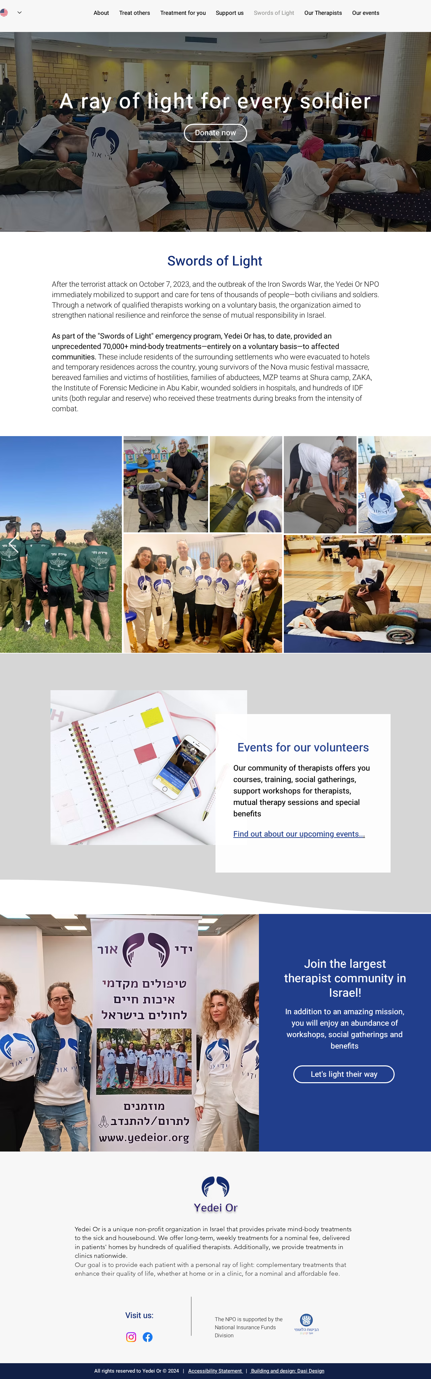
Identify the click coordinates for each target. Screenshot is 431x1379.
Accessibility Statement (215, 1371)
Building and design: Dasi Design (287, 1371)
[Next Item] (14, 544)
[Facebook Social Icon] (147, 1337)
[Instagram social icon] (131, 1337)
